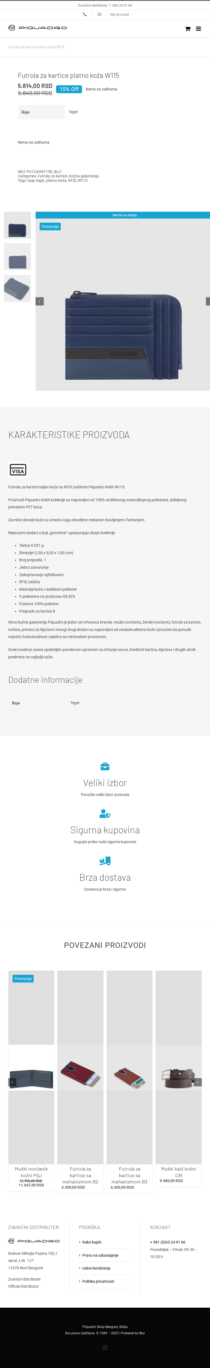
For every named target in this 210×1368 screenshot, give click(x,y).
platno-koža (56, 180)
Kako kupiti (91, 1242)
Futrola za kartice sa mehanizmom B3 (129, 1175)
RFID (72, 180)
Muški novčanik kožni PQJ (31, 1172)
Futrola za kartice (52, 176)
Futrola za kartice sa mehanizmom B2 (80, 1175)
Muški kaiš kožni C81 (178, 1172)
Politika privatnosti (98, 1281)
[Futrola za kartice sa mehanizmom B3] (130, 1067)
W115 (83, 180)
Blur (142, 1333)
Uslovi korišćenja (96, 1268)
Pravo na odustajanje (100, 1255)
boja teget (36, 180)
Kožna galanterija (84, 176)
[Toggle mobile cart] (188, 29)
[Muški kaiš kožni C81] (179, 1067)
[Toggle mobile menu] (199, 29)
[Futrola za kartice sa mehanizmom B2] (80, 1067)
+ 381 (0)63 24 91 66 (167, 1242)
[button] (12, 1082)
